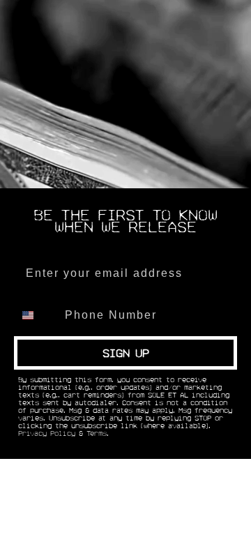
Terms (96, 433)
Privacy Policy (46, 433)
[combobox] (36, 315)
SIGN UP (125, 352)
